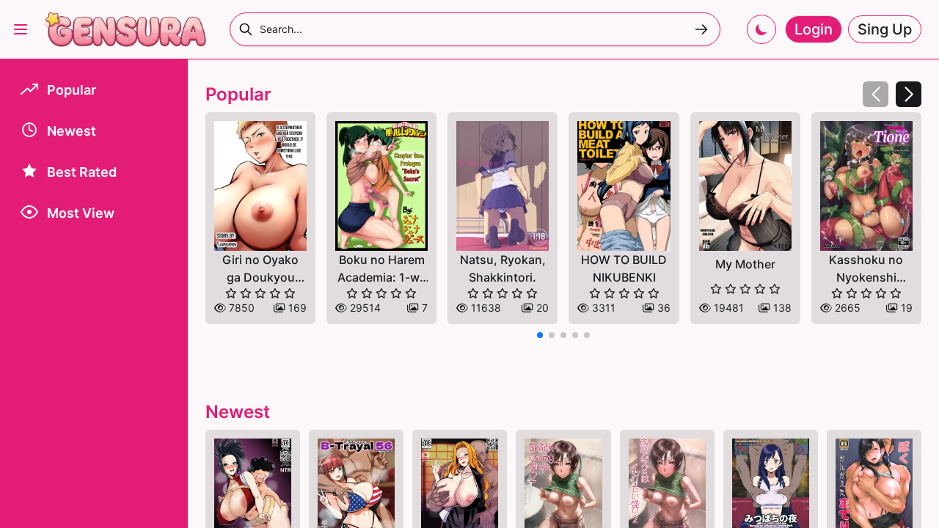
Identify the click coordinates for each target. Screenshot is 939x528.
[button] (908, 94)
